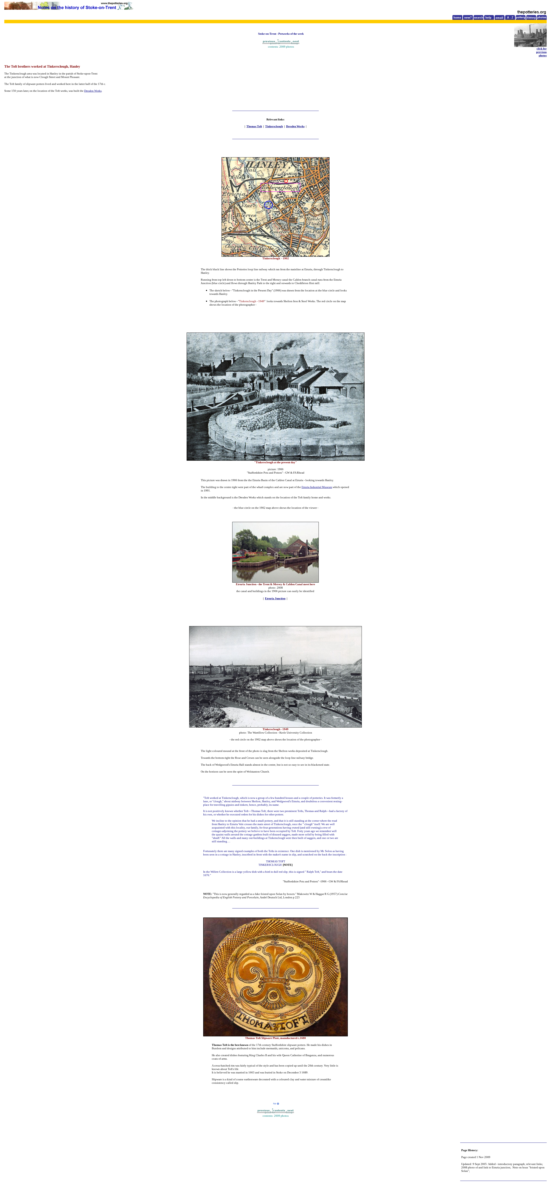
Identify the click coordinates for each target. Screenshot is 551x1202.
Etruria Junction (275, 598)
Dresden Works (93, 90)
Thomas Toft (254, 126)
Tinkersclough (274, 126)
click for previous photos (541, 52)
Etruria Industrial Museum (317, 487)
